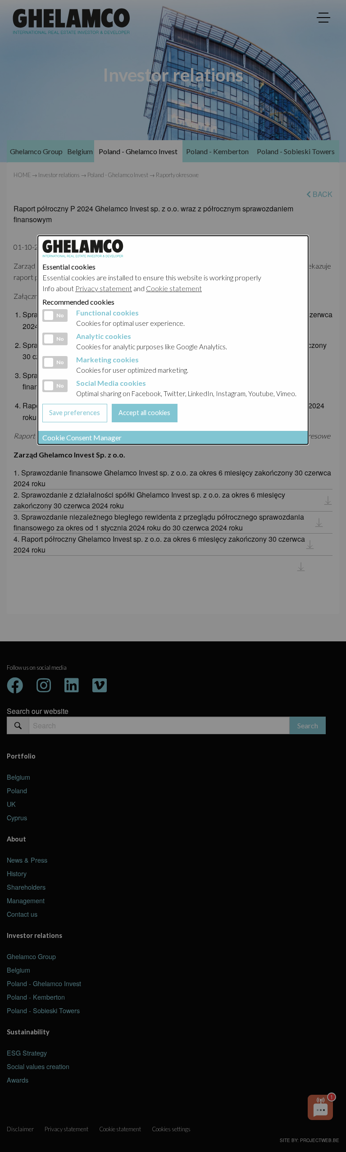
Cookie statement (174, 288)
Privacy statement (103, 288)
